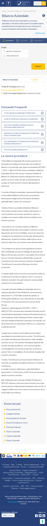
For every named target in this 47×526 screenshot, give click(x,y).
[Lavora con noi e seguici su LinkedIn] (43, 516)
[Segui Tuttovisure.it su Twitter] (40, 516)
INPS (22, 486)
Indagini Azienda (13, 414)
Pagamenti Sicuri (31, 472)
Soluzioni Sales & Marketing (13, 472)
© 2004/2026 (12, 502)
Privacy (23, 467)
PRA (34, 478)
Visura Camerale (13, 440)
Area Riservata (13, 475)
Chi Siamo (5, 465)
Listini (41, 472)
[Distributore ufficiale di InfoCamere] (14, 515)
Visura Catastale (13, 431)
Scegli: (4, 47)
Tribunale (40, 478)
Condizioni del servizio (11, 467)
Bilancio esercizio (13, 51)
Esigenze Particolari (30, 470)
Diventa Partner (15, 470)
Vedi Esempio (40, 33)
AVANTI (38, 66)
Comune (38, 480)
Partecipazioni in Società (16, 418)
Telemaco (14, 488)
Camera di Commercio (22, 478)
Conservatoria (7, 478)
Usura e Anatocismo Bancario (23, 480)
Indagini (7, 480)
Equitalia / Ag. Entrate (11, 486)
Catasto (35, 475)
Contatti (19, 465)
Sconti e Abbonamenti (31, 465)
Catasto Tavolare (37, 486)
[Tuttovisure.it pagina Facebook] (36, 516)
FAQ (42, 465)
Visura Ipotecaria (13, 409)
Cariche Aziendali (13, 436)
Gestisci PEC (26, 475)
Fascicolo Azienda (13, 427)
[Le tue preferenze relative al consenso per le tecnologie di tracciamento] (42, 521)
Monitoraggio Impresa (27, 488)
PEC (27, 486)
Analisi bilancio (12, 56)
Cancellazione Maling (35, 467)
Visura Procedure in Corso (17, 423)
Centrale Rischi (23, 483)
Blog (12, 465)
